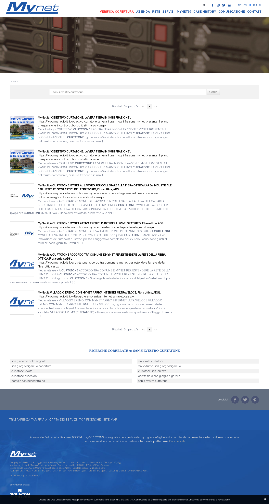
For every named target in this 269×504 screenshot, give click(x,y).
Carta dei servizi (63, 419)
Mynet (182, 11)
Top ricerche (90, 419)
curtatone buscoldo (24, 376)
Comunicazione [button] (232, 11)
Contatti (255, 11)
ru (255, 5)
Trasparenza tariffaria (28, 419)
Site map (110, 419)
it (250, 5)
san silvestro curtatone (152, 380)
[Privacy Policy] (17, 475)
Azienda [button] (143, 11)
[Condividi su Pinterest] (255, 400)
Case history (205, 11)
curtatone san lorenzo (152, 371)
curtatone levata (21, 371)
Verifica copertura (117, 11)
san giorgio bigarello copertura (31, 366)
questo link (127, 499)
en (245, 5)
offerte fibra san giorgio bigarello (159, 376)
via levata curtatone (151, 361)
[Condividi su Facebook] (235, 400)
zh (260, 5)
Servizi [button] (168, 11)
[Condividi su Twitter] (245, 400)
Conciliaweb (177, 441)
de (239, 5)
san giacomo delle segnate (28, 361)
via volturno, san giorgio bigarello (159, 366)
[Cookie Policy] (33, 475)
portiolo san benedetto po (28, 380)
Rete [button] (156, 11)
